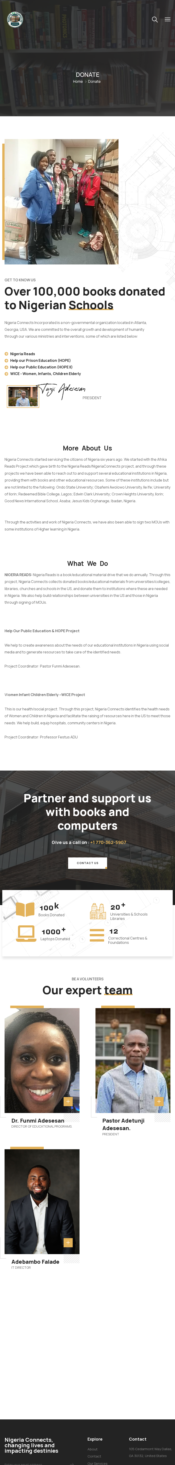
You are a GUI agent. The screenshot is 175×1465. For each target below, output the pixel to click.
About (93, 1449)
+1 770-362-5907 (108, 842)
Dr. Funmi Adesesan (37, 1120)
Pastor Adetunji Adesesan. (123, 1124)
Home (78, 81)
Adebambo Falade (35, 1261)
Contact (94, 1456)
